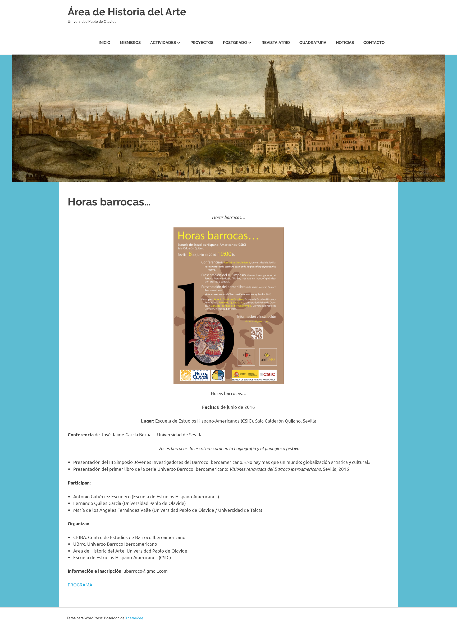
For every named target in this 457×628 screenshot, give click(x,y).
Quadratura (312, 42)
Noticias (345, 42)
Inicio (104, 42)
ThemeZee (134, 617)
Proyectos (201, 42)
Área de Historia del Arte (127, 12)
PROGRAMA (80, 584)
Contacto (374, 42)
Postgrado (235, 42)
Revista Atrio (276, 42)
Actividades (163, 42)
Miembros (130, 42)
